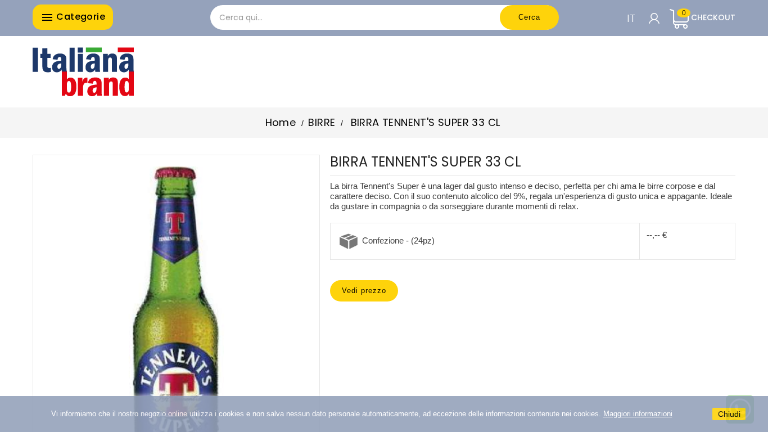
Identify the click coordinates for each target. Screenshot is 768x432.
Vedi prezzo (364, 290)
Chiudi (729, 414)
